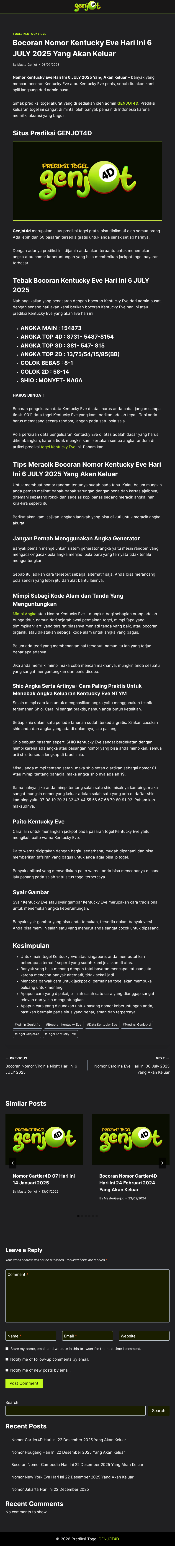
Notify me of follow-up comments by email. (49, 1359)
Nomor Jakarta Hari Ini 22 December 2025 (50, 1489)
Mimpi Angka (24, 614)
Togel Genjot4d (27, 1034)
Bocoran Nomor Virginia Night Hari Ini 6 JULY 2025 (41, 1065)
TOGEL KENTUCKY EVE (29, 33)
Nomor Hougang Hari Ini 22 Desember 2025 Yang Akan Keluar (68, 1452)
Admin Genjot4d (27, 1024)
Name (15, 1336)
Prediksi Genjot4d (137, 1024)
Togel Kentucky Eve (60, 1034)
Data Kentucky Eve (102, 1024)
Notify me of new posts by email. (40, 1370)
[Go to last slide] (12, 1163)
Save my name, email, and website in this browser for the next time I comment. (75, 1349)
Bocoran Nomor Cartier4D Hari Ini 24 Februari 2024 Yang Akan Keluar (128, 1182)
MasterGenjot (27, 64)
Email (70, 1336)
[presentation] (44, 1139)
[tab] (78, 1216)
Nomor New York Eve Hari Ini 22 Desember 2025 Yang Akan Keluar (72, 1477)
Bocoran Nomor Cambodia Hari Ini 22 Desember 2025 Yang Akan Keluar (77, 1464)
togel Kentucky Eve (58, 447)
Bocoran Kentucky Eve (63, 1024)
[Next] (162, 1163)
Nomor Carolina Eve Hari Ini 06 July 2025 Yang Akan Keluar (132, 1065)
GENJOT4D (127, 103)
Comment (18, 1274)
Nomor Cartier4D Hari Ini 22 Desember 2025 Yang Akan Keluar (68, 1440)
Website (128, 1336)
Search (11, 1402)
